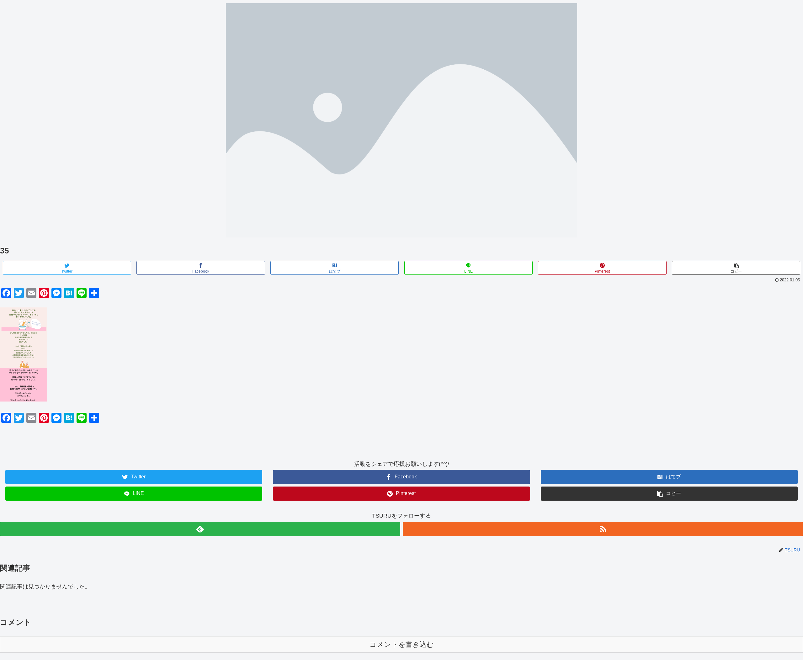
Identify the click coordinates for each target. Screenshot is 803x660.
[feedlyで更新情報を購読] (200, 529)
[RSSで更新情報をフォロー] (603, 529)
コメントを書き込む (402, 644)
